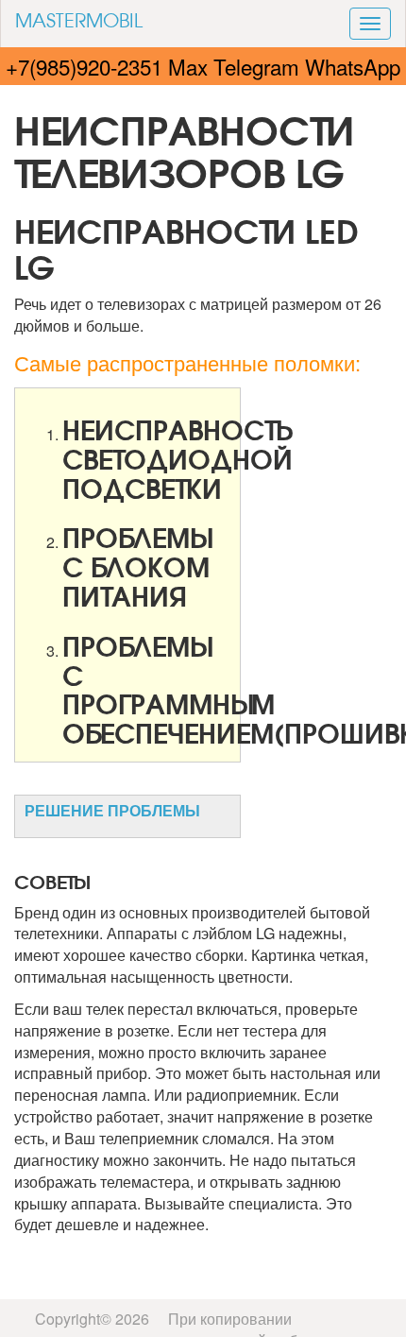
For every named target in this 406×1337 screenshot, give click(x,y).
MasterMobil (79, 19)
